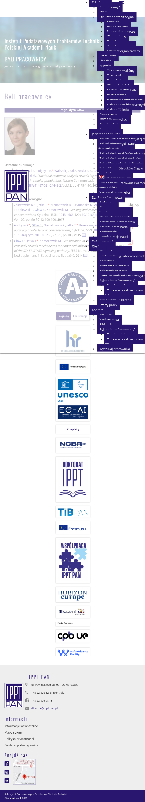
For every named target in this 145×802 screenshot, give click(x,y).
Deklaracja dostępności (21, 745)
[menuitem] (123, 51)
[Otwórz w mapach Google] (24, 772)
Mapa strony (13, 732)
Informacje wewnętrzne (21, 726)
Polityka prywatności (19, 739)
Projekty (73, 429)
